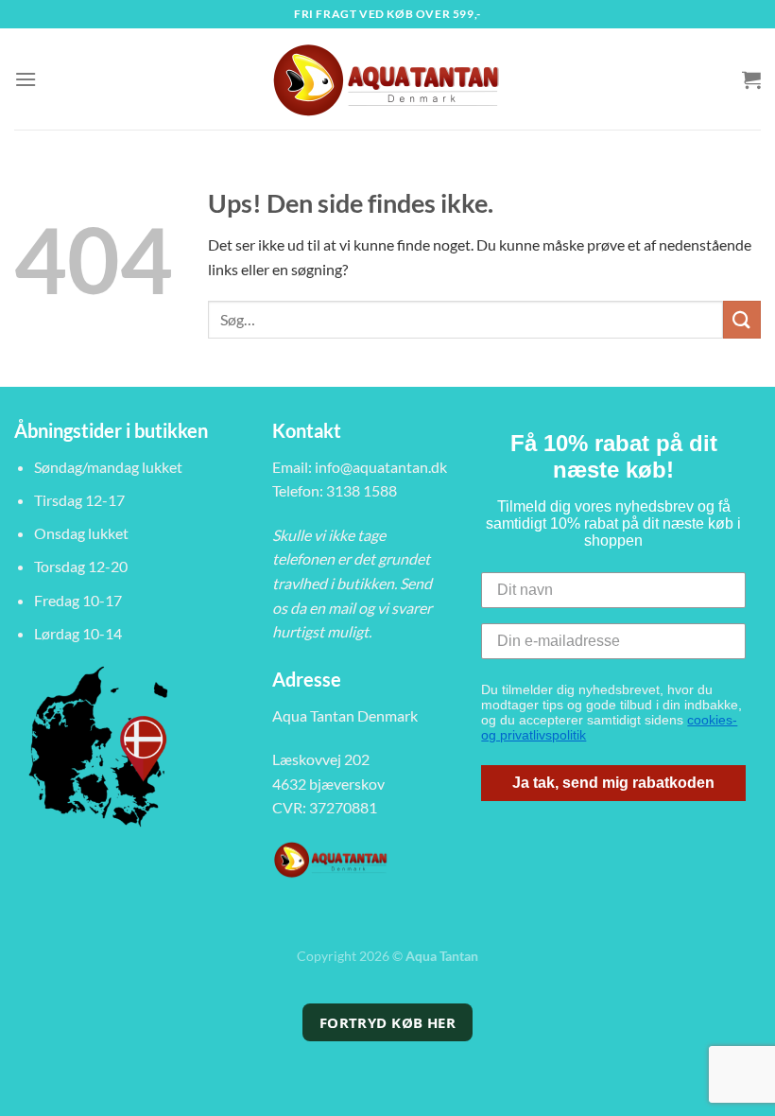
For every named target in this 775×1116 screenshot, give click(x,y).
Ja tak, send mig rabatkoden (613, 783)
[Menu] (25, 79)
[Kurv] (751, 79)
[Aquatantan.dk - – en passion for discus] (387, 79)
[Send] (742, 319)
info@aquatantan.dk (381, 467)
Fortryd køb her (387, 1022)
